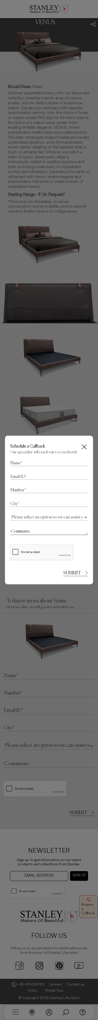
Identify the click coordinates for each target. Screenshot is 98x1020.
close (84, 447)
